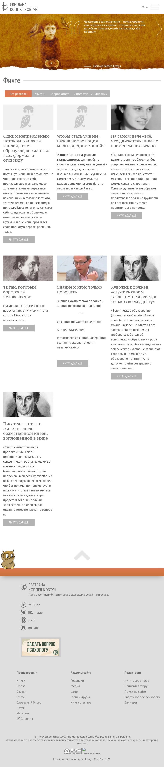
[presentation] (159, 28)
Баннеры (130, 702)
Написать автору (135, 686)
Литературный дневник (90, 94)
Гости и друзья (81, 697)
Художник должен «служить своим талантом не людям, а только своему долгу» (133, 294)
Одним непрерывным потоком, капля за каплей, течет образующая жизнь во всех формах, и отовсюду (26, 148)
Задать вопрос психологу (142, 697)
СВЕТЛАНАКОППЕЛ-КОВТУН (24, 7)
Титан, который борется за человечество (19, 292)
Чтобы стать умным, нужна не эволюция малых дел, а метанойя (81, 141)
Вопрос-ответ (59, 94)
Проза (21, 686)
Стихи (21, 697)
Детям (21, 708)
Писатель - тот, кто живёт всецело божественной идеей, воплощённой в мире (25, 431)
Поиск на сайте (135, 691)
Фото (74, 691)
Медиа (75, 686)
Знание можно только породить (79, 290)
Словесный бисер (29, 702)
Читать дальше (19, 240)
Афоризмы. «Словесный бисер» (119, 69)
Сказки (21, 691)
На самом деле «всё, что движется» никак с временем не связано (134, 141)
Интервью (24, 713)
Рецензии (77, 680)
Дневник (27, 719)
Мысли (39, 94)
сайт (124, 740)
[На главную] (5, 6)
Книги (21, 680)
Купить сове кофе (136, 680)
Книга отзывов (81, 702)
